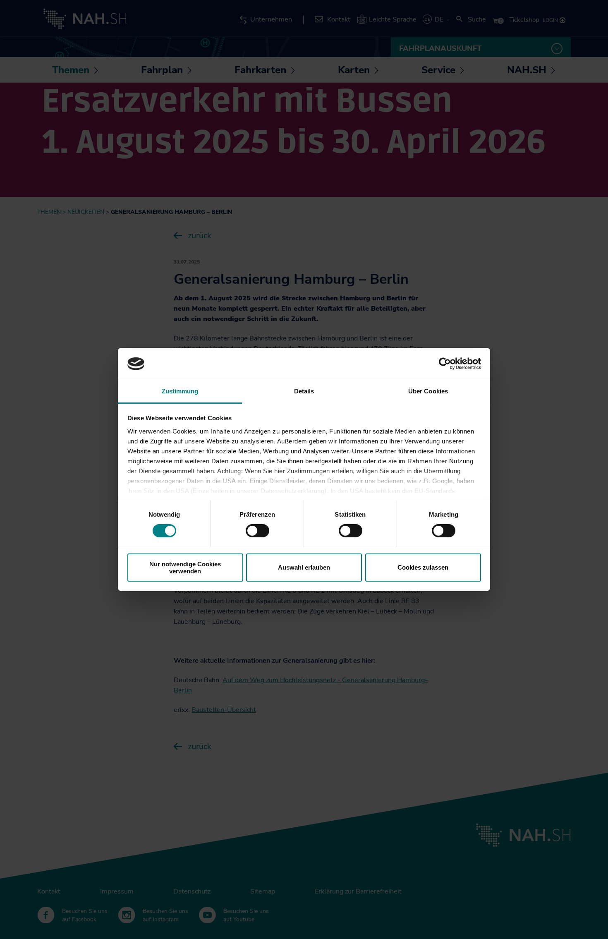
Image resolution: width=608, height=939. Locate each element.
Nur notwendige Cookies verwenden (185, 568)
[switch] (257, 530)
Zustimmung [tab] (180, 391)
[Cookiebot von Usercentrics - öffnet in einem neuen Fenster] (445, 363)
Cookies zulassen (422, 567)
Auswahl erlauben (304, 567)
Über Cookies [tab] (428, 391)
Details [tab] (304, 391)
